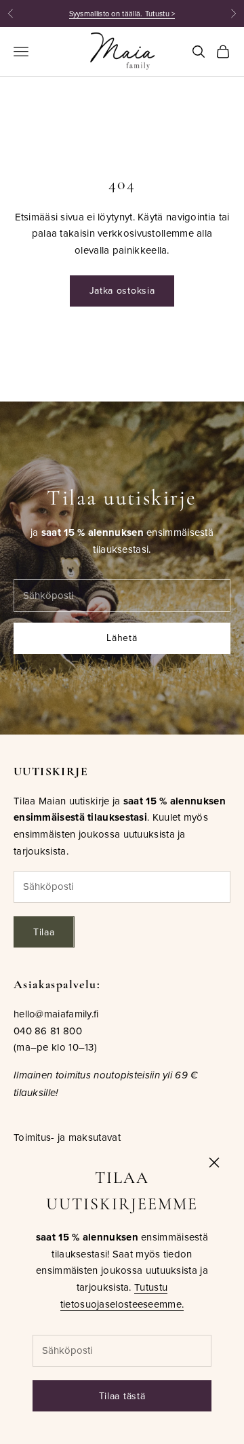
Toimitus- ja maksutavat (67, 1137)
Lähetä (121, 637)
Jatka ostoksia (122, 290)
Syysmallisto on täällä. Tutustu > (122, 13)
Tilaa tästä (122, 1396)
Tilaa (44, 932)
